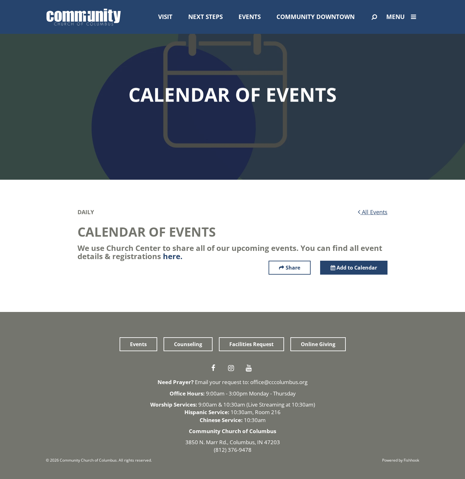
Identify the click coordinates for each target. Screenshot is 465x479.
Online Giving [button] (318, 344)
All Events (374, 212)
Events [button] (138, 344)
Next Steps (205, 17)
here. (173, 256)
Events (250, 17)
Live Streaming (266, 404)
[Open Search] (374, 17)
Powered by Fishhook (400, 460)
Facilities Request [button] (251, 344)
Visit (165, 17)
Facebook (215, 368)
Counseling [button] (188, 344)
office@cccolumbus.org (278, 382)
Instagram (232, 368)
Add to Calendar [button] (356, 267)
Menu (395, 17)
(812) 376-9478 (232, 449)
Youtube (250, 368)
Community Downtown (315, 17)
